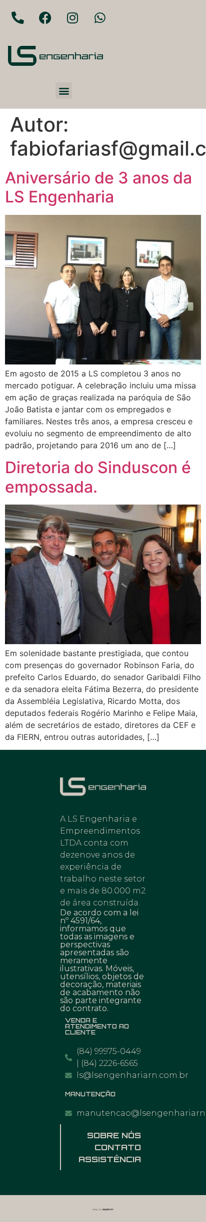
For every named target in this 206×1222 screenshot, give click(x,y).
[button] (64, 90)
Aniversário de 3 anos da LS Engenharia (98, 187)
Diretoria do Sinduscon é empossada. (98, 477)
